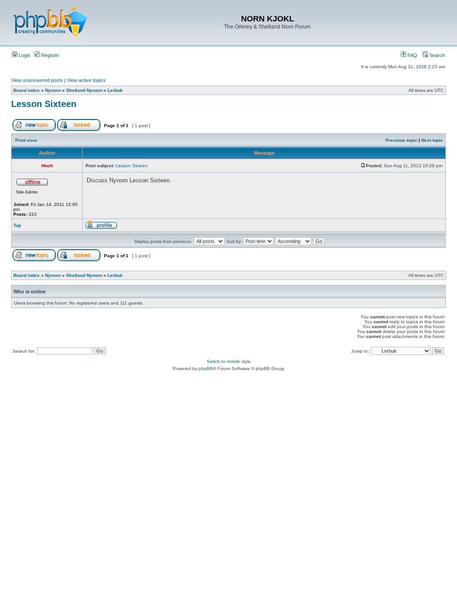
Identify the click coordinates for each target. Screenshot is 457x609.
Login (23, 55)
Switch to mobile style (229, 361)
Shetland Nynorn (84, 90)
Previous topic (401, 140)
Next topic (432, 140)
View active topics (86, 80)
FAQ (411, 55)
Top (17, 225)
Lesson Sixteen (43, 104)
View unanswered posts (37, 80)
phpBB (206, 368)
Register (49, 55)
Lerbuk (115, 90)
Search (436, 55)
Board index (26, 90)
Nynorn (53, 90)
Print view (26, 140)
